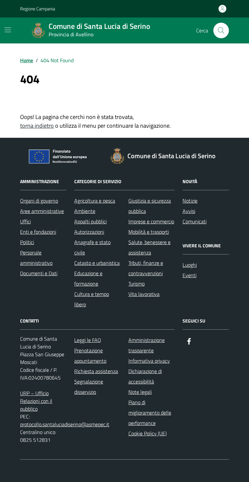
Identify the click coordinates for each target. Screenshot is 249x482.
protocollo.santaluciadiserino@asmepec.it (64, 424)
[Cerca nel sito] (221, 30)
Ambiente (84, 211)
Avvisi (189, 211)
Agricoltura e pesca (94, 201)
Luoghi (190, 265)
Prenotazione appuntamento (90, 356)
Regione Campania (37, 8)
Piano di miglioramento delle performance (149, 412)
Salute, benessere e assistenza (149, 247)
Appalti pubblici (90, 221)
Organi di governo (39, 201)
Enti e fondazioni (38, 232)
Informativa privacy (149, 361)
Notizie (190, 201)
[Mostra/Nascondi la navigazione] (8, 30)
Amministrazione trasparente (146, 345)
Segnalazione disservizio (88, 387)
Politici (27, 242)
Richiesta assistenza (96, 371)
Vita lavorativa (144, 294)
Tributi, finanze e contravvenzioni (145, 268)
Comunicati (195, 221)
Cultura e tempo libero (91, 299)
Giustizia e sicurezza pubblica (149, 206)
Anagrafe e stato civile (92, 247)
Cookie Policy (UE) (147, 433)
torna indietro (37, 125)
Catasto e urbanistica (97, 263)
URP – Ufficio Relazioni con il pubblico (36, 401)
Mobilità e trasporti (148, 232)
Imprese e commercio (151, 221)
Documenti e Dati (38, 273)
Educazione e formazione (88, 278)
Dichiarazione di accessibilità (145, 376)
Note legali (140, 392)
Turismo (136, 284)
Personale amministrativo (36, 258)
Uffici (25, 221)
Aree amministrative (42, 211)
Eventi (189, 275)
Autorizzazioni (89, 232)
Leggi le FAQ (87, 340)
